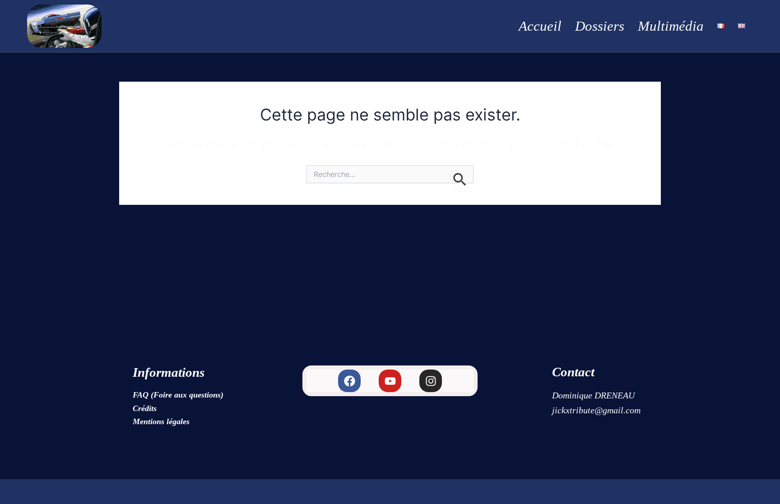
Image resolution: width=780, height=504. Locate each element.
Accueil (540, 26)
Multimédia (671, 26)
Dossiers (599, 26)
